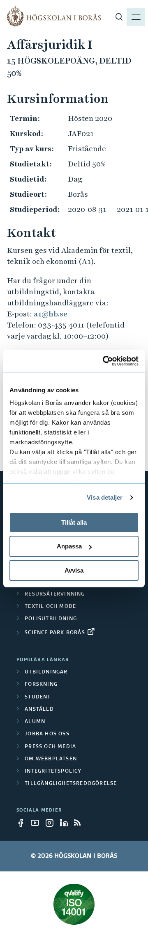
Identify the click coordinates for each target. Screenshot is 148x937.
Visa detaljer (105, 497)
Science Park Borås (55, 633)
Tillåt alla (74, 522)
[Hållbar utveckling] (74, 904)
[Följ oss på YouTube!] (37, 823)
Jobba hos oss (47, 734)
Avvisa (74, 570)
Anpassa (69, 546)
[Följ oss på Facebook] (23, 823)
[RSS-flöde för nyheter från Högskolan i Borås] (80, 823)
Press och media (50, 747)
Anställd (39, 709)
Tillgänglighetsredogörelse (71, 784)
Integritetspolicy (53, 771)
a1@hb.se (50, 313)
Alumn (35, 722)
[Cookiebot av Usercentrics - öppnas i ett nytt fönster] (104, 361)
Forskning (41, 684)
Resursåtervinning (55, 594)
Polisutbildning (51, 619)
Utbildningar (46, 672)
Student (38, 697)
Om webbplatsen (51, 759)
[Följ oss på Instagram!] (51, 823)
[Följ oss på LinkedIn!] (66, 823)
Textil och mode (50, 607)
